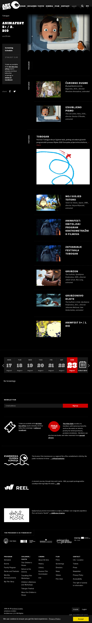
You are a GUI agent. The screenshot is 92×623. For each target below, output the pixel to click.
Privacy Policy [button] (54, 619)
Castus (85, 615)
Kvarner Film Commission (43, 572)
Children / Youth (35, 6)
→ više (57, 484)
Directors (59, 567)
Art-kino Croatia (17, 609)
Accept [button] (81, 619)
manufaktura (77, 615)
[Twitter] (14, 91)
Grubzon (71, 271)
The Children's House (26, 563)
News (58, 571)
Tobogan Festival (27, 588)
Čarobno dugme (76, 83)
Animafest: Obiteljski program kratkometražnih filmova (77, 227)
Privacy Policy (78, 575)
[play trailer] (48, 203)
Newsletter (77, 571)
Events (6, 564)
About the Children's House (28, 593)
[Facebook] (10, 91)
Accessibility (77, 579)
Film (57, 6)
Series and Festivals (11, 571)
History (41, 564)
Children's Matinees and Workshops (28, 583)
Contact (65, 6)
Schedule (7, 560)
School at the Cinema (26, 570)
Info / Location (78, 560)
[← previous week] (3, 365)
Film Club (59, 579)
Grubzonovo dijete (74, 297)
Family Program (10, 567)
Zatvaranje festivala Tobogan (73, 250)
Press (75, 567)
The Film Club (68, 424)
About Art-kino (43, 560)
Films (58, 560)
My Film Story (9, 581)
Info (39, 578)
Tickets (75, 564)
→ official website (57, 458)
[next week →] (89, 365)
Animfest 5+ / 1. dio (76, 324)
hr (87, 6)
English (84, 609)
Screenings (60, 564)
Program (21, 6)
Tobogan (5, 16)
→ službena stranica (57, 513)
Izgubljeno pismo (73, 108)
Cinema (49, 6)
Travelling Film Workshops (26, 576)
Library (41, 567)
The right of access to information (80, 584)
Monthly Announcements (10, 576)
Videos (58, 575)
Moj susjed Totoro (73, 197)
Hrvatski (75, 609)
